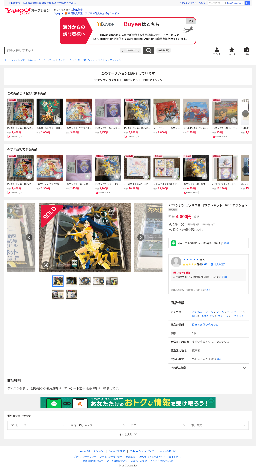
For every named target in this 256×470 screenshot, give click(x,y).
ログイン (58, 13)
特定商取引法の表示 (93, 461)
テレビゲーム (65, 60)
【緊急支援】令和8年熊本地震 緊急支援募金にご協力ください (42, 3)
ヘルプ (202, 2)
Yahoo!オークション (92, 451)
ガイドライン (176, 456)
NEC (77, 60)
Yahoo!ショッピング (142, 451)
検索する (148, 50)
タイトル (102, 60)
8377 (204, 264)
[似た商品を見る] (46, 265)
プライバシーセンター (111, 456)
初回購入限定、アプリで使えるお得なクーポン (93, 13)
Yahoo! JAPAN (188, 2)
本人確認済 (219, 264)
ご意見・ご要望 (139, 461)
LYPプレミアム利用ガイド (152, 456)
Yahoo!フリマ (117, 451)
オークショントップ (14, 60)
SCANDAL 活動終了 (236, 3)
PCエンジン (89, 60)
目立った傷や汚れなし (205, 324)
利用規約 (130, 456)
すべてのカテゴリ (131, 50)
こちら (208, 290)
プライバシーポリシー (84, 456)
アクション (115, 60)
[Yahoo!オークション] (28, 9)
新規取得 (78, 9)
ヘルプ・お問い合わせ (161, 461)
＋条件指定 (163, 50)
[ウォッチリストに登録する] (29, 120)
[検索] (247, 3)
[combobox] (62, 50)
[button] (208, 368)
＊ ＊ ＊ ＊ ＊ (191, 259)
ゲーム (52, 60)
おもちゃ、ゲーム (37, 60)
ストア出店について (117, 461)
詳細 (226, 243)
